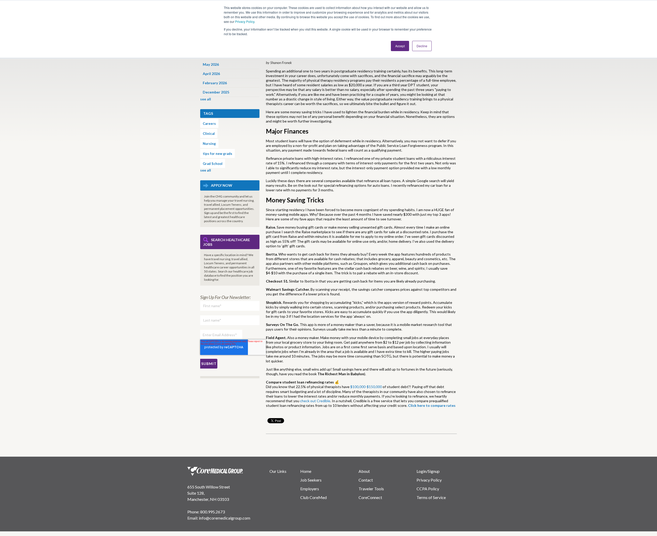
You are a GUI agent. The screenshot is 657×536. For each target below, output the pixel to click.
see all (205, 99)
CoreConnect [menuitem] (370, 497)
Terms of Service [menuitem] (431, 497)
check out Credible (315, 401)
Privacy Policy (244, 21)
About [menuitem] (364, 471)
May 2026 (211, 64)
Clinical (209, 133)
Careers (209, 123)
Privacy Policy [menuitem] (429, 479)
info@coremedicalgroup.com (224, 517)
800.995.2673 (212, 511)
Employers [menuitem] (309, 488)
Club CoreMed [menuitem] (313, 497)
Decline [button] (422, 46)
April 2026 (211, 73)
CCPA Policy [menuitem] (428, 488)
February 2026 (215, 83)
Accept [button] (400, 46)
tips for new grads (217, 154)
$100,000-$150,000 (366, 386)
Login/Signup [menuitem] (428, 471)
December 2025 (216, 92)
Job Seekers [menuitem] (311, 479)
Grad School (213, 164)
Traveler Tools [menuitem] (371, 488)
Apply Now (221, 185)
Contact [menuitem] (366, 479)
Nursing (209, 144)
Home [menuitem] (305, 471)
